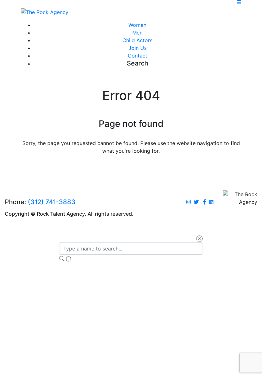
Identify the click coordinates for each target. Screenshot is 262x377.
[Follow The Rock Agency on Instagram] (188, 202)
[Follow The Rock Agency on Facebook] (204, 202)
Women (137, 25)
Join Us (137, 48)
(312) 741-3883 (51, 202)
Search (137, 63)
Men (137, 32)
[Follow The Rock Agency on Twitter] (196, 202)
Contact (137, 55)
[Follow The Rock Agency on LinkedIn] (211, 202)
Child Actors (137, 40)
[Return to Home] (44, 12)
